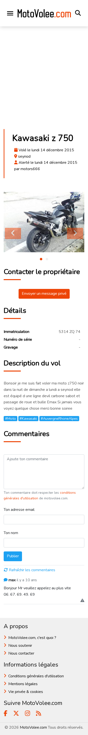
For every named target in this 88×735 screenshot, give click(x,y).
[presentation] (13, 233)
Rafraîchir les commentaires (32, 570)
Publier (13, 556)
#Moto (10, 418)
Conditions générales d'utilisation (36, 676)
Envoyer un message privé (44, 293)
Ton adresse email (19, 509)
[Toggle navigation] (10, 13)
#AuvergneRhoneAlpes (59, 418)
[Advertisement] (44, 79)
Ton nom (11, 533)
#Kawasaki (28, 418)
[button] (41, 259)
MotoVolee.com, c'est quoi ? (32, 637)
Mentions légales (23, 684)
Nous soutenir (20, 645)
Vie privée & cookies (25, 691)
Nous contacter (21, 653)
